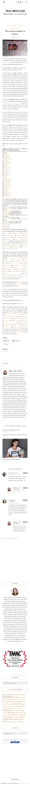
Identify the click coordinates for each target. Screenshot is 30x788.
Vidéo (5, 721)
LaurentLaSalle (7, 245)
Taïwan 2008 (6, 715)
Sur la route (21, 712)
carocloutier (16, 259)
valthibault (20, 271)
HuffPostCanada (8, 187)
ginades (25, 259)
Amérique (18, 695)
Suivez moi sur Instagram (23, 783)
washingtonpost (7, 181)
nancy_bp (22, 276)
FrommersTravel (7, 159)
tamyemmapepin (8, 324)
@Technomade (21, 303)
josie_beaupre (23, 257)
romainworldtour (7, 211)
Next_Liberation (7, 171)
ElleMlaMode (24, 275)
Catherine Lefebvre (12, 500)
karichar (25, 235)
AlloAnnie (16, 275)
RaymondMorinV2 (8, 235)
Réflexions (11, 712)
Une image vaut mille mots (13, 717)
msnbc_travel (7, 168)
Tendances (22, 715)
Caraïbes (22, 697)
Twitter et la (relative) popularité (10, 430)
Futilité (4, 704)
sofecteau (6, 320)
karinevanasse (6, 316)
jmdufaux (6, 271)
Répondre (25, 473)
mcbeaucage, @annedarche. (10, 248)
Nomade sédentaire (12, 708)
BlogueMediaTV (15, 246)
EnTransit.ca (15, 699)
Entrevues (20, 25)
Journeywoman (7, 328)
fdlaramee (6, 265)
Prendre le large (18, 710)
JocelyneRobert (16, 265)
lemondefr (6, 174)
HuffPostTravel (7, 167)
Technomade (14, 715)
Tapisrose (14, 261)
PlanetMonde (7, 208)
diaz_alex (6, 322)
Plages (20, 708)
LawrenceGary (7, 212)
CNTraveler (6, 154)
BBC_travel (6, 151)
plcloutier (6, 259)
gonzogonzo (24, 245)
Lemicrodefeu (17, 318)
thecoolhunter (6, 179)
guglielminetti (13, 233)
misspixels (24, 324)
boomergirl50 (15, 328)
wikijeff (15, 239)
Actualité (6, 694)
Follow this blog (15, 742)
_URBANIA (6, 195)
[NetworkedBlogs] (15, 740)
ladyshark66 (17, 324)
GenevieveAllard (8, 318)
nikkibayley (6, 217)
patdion (18, 235)
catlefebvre (6, 241)
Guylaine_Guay (14, 320)
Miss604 (6, 326)
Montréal (14, 706)
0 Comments (5, 363)
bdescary (16, 245)
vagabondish (6, 226)
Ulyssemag (6, 185)
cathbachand (15, 267)
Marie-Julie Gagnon (15, 371)
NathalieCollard (19, 331)
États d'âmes (7, 702)
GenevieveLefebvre (23, 261)
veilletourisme (7, 189)
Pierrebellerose (7, 275)
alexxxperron (24, 320)
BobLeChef (24, 265)
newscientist (7, 183)
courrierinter (6, 156)
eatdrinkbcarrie (23, 316)
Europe (15, 702)
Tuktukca (6, 221)
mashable (25, 314)
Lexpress (6, 172)
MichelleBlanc (14, 276)
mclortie (4, 267)
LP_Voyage (6, 160)
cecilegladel (24, 243)
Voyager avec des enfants (16, 722)
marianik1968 (23, 263)
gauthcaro (24, 318)
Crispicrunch (24, 239)
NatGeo (5, 164)
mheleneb (24, 269)
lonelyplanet (7, 192)
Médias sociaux (15, 27)
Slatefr (5, 188)
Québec (4, 713)
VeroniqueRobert (8, 263)
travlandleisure (7, 155)
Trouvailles (7, 717)
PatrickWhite (7, 246)
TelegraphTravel (7, 163)
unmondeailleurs (6, 228)
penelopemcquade (22, 322)
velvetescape (7, 215)
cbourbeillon (7, 207)
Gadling (5, 191)
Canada (15, 697)
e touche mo (6, 103)
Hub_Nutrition (23, 326)
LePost (4, 176)
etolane (14, 237)
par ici (22, 300)
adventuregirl (6, 224)
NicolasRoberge (23, 237)
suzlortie (25, 273)
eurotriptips (6, 222)
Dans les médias (11, 25)
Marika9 (17, 269)
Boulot (7, 697)
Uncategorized (16, 717)
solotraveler (5, 225)
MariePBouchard (8, 269)
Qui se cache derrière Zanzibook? (11, 459)
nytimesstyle (15, 316)
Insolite (18, 704)
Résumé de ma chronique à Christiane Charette (14, 434)
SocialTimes (7, 175)
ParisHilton (18, 282)
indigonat (6, 273)
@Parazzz (24, 267)
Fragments (22, 702)
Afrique (13, 694)
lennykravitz (18, 284)
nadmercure (6, 237)
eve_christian (13, 271)
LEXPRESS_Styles (8, 196)
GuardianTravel (6, 180)
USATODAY (5, 162)
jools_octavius (7, 218)
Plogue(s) (7, 710)
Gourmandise (11, 704)
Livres (24, 704)
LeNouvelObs (7, 158)
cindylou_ (6, 276)
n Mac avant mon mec (15, 103)
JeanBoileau (24, 233)
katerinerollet (7, 239)
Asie (23, 695)
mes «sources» (5, 62)
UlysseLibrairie (7, 193)
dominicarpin (24, 246)
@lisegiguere (5, 213)
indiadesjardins (7, 261)
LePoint (5, 177)
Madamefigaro (7, 184)
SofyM (14, 326)
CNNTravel (6, 166)
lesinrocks (6, 170)
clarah (25, 271)
